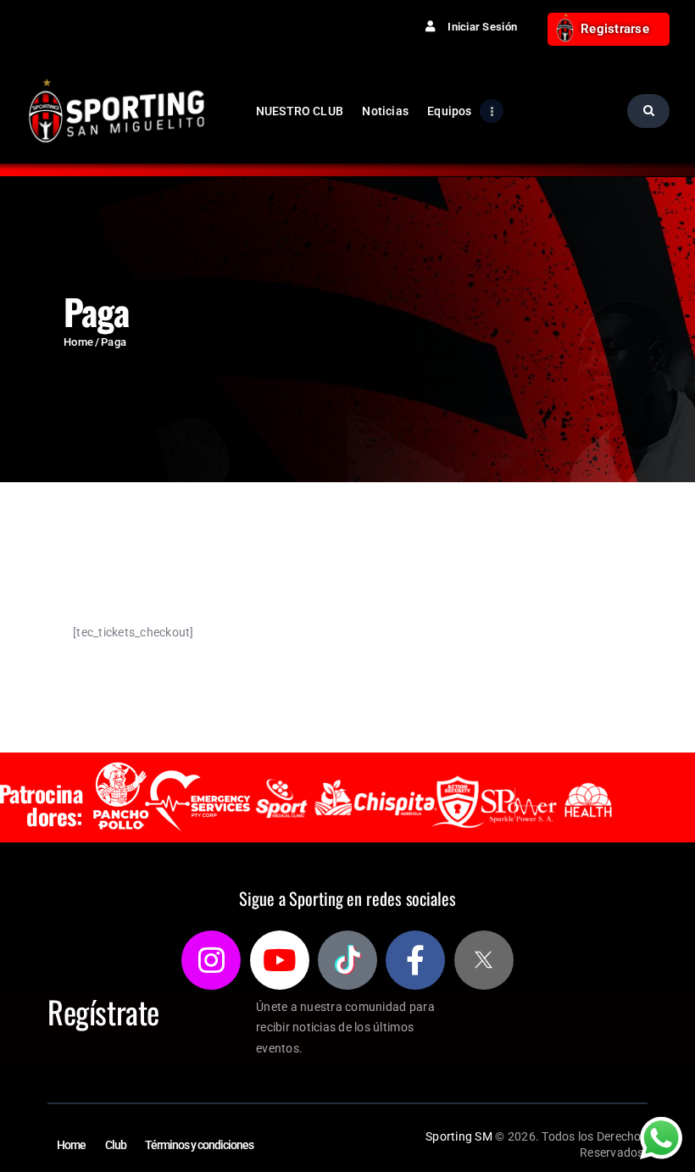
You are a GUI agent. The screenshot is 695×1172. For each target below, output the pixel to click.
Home (78, 342)
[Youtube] (279, 960)
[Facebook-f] (415, 960)
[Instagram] (211, 960)
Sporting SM (458, 1136)
